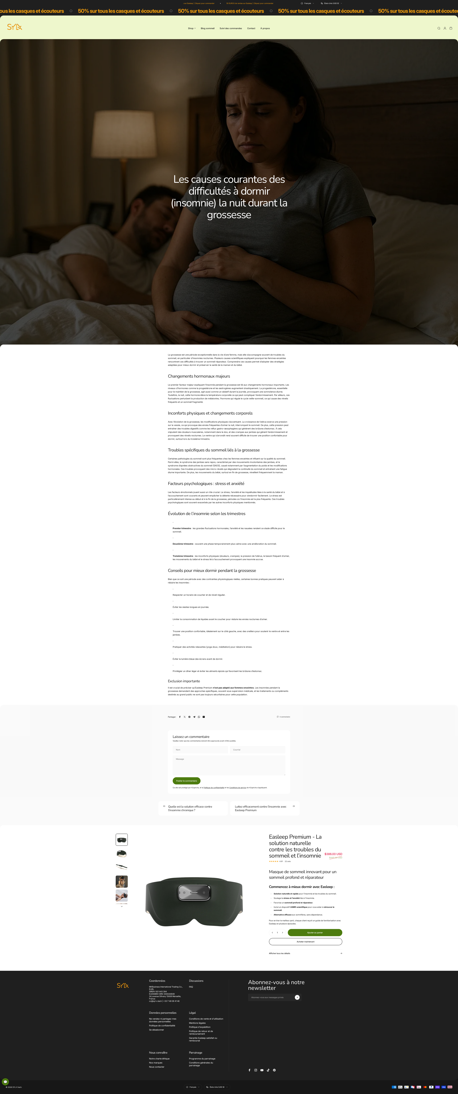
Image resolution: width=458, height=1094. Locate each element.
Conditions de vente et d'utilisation (206, 1019)
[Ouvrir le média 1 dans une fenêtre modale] (194, 898)
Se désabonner (156, 1030)
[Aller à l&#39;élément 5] (122, 896)
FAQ (191, 987)
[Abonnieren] (297, 997)
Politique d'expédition (199, 1027)
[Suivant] (252, 903)
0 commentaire (285, 717)
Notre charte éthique (159, 1058)
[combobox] (307, 3)
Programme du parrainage (202, 1058)
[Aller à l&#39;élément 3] (122, 868)
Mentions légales (197, 1023)
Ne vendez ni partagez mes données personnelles (162, 1020)
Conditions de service (237, 788)
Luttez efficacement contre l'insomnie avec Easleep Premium (260, 808)
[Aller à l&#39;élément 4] (122, 882)
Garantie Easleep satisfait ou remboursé (203, 1039)
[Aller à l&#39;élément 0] (122, 840)
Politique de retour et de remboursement (201, 1032)
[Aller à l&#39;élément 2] (122, 854)
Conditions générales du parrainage (201, 1064)
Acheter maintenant (305, 941)
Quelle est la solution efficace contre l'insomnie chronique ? (190, 808)
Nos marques (155, 1062)
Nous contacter (156, 1067)
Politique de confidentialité (214, 788)
